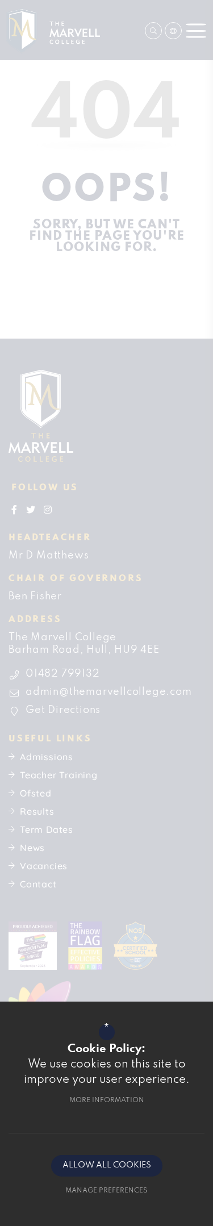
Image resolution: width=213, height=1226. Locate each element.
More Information (106, 1100)
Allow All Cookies (106, 1165)
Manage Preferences (106, 1190)
